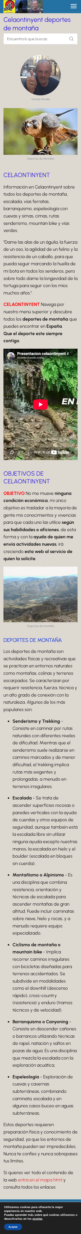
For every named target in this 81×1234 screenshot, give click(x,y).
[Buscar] (69, 37)
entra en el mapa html (40, 1180)
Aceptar (13, 1227)
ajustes (37, 1219)
